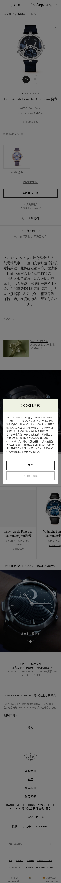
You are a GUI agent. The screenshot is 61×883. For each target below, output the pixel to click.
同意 (30, 465)
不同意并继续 (30, 475)
